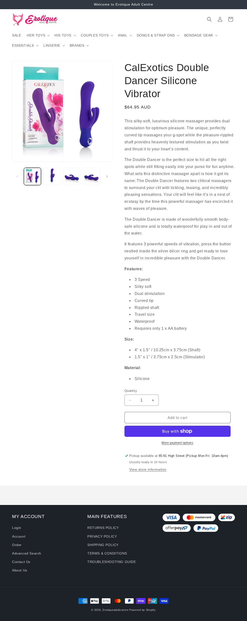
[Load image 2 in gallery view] (52, 176)
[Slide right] (107, 176)
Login (16, 528)
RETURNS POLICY (103, 528)
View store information (147, 469)
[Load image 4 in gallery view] (91, 176)
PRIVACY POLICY (102, 536)
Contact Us (21, 562)
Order (17, 545)
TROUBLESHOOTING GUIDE (111, 562)
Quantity (130, 391)
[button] (38, 35)
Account (18, 536)
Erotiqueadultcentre (115, 609)
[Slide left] (17, 176)
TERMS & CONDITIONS (107, 553)
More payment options (177, 443)
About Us (19, 570)
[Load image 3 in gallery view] (71, 176)
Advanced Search (26, 553)
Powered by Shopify (142, 609)
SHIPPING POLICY (103, 545)
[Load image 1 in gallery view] (32, 176)
